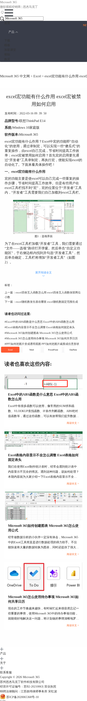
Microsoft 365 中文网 (15, 76)
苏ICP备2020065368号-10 (22, 697)
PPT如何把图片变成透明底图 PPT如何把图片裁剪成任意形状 (42, 343)
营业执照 (50, 686)
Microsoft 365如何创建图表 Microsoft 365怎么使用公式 (38, 332)
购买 (7, 59)
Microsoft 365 (31, 677)
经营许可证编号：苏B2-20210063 (21, 686)
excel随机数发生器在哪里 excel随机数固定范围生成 (47, 301)
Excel (37, 76)
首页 (7, 23)
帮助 (7, 54)
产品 (11, 31)
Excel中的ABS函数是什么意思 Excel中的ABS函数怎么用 (39, 321)
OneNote (73, 350)
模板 (7, 45)
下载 (7, 40)
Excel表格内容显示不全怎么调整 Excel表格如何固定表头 (40, 327)
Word (31, 350)
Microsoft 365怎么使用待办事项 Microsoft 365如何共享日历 (41, 338)
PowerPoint (53, 350)
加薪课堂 (10, 49)
